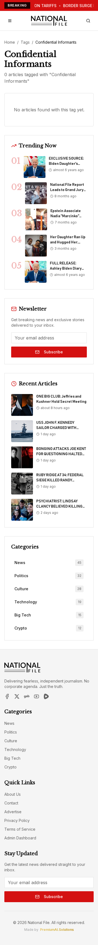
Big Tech (12, 758)
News (9, 723)
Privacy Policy (17, 820)
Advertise (13, 811)
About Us (12, 794)
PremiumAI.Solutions (57, 930)
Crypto (10, 767)
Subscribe (53, 352)
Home (9, 42)
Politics (10, 732)
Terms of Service (19, 829)
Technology (15, 749)
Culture (10, 740)
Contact (11, 803)
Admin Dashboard (20, 838)
